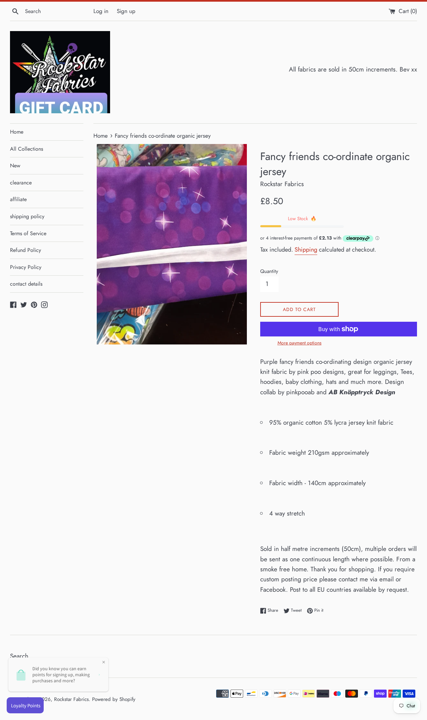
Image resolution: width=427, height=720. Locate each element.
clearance (21, 182)
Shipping (306, 249)
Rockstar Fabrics (71, 699)
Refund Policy (25, 250)
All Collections (26, 149)
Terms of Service (28, 233)
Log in (100, 11)
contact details (26, 284)
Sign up (126, 11)
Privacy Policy (25, 267)
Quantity (269, 271)
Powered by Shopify (113, 699)
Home (16, 132)
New (15, 165)
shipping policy (27, 216)
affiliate (18, 199)
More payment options (300, 342)
